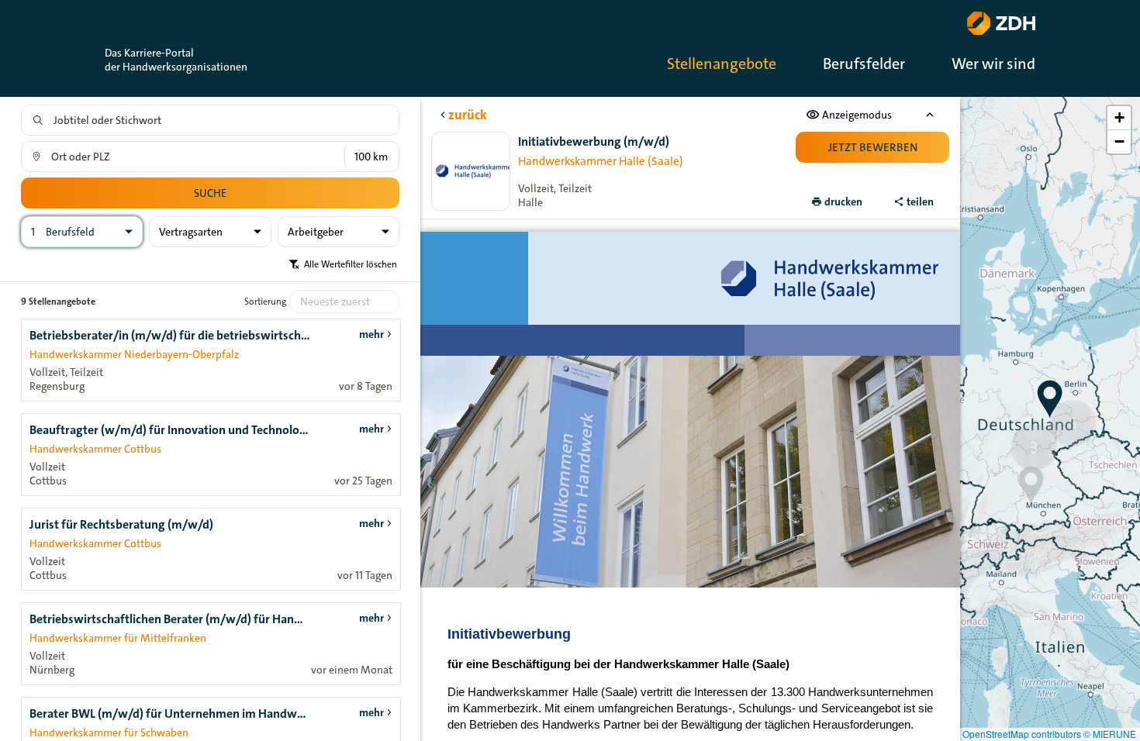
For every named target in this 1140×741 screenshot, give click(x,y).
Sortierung (265, 301)
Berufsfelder (864, 63)
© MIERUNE (1109, 733)
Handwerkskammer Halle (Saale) (600, 161)
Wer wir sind (993, 63)
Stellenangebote (721, 63)
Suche (210, 193)
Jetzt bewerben (872, 147)
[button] (1050, 399)
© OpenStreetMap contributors (1017, 733)
